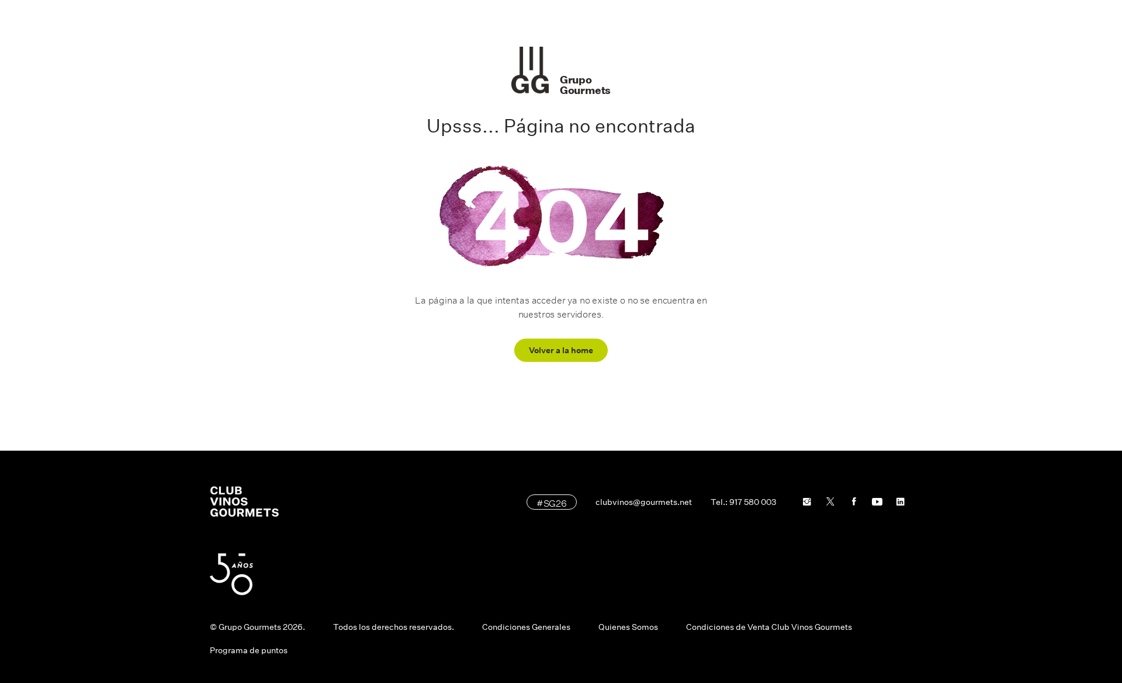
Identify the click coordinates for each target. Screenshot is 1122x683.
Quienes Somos (628, 627)
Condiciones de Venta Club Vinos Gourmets (769, 627)
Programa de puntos (249, 650)
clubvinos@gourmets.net (643, 502)
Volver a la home (561, 350)
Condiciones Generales (526, 627)
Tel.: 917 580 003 (744, 502)
